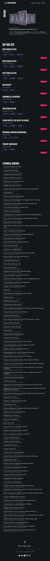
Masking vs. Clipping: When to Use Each (15, 400)
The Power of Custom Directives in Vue (15, 412)
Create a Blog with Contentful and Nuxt (15, 238)
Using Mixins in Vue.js (10, 397)
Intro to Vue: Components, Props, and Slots (16, 430)
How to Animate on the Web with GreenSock (16, 256)
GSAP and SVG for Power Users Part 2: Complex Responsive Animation (23, 515)
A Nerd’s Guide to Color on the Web (14, 452)
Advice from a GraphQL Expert (12, 249)
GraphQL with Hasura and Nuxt (12, 185)
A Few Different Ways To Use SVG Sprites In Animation (19, 526)
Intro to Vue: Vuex (9, 423)
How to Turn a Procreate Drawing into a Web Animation (19, 253)
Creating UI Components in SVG (13, 174)
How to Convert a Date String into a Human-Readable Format (21, 218)
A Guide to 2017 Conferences (12, 437)
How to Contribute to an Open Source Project (16, 275)
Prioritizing (7, 289)
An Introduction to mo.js (10, 445)
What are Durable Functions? (12, 323)
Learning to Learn (8, 297)
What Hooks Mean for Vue (11, 301)
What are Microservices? (10, 267)
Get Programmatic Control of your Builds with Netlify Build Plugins (22, 214)
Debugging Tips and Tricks (11, 415)
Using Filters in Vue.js (10, 404)
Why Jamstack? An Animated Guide (13, 181)
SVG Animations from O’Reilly (22, 32)
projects (43, 3)
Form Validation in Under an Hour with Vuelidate (17, 293)
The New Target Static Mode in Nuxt (14, 196)
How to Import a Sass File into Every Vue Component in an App (21, 319)
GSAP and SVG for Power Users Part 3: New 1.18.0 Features (20, 511)
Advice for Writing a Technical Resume (14, 230)
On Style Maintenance (10, 448)
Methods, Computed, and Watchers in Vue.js (16, 348)
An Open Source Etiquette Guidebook (14, 377)
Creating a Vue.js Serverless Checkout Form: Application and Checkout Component (23, 367)
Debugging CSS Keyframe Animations (14, 507)
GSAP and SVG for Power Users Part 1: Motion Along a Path (20, 519)
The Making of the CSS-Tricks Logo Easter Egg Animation (20, 500)
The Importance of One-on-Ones (12, 304)
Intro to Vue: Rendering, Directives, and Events (17, 434)
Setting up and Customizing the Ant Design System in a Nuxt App (22, 200)
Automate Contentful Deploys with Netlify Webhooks (18, 234)
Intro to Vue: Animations (10, 419)
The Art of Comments (10, 381)
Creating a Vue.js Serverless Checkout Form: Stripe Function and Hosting (24, 363)
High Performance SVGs (10, 460)
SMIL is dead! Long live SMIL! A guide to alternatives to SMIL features (23, 493)
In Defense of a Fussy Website (12, 211)
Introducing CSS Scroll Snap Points (13, 478)
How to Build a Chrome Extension (13, 222)
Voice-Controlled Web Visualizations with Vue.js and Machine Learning (23, 308)
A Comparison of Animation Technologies (15, 467)
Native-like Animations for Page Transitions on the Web (19, 345)
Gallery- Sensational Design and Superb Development (18, 485)
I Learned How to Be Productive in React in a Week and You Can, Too (23, 489)
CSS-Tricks (42, 32)
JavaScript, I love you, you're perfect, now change (17, 356)
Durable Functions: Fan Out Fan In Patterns (16, 312)
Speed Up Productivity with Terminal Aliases (16, 242)
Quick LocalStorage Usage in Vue (13, 177)
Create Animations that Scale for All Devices (16, 471)
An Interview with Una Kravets (12, 482)
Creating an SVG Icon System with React (15, 474)
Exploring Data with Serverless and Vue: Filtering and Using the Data (23, 384)
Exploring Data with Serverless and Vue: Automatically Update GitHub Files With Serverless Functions (25, 388)
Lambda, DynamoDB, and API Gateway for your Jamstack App (21, 189)
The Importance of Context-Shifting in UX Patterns (17, 504)
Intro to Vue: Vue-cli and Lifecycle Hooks (15, 426)
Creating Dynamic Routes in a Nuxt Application (17, 282)
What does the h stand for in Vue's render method (17, 341)
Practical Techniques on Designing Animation (16, 522)
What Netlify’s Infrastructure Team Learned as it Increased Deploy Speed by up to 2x (25, 226)
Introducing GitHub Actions (11, 315)
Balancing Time (8, 330)
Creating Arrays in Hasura (11, 170)
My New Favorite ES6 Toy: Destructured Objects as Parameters (21, 456)
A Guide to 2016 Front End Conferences (14, 496)
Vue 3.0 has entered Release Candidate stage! (16, 207)
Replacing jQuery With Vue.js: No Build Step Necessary (19, 352)
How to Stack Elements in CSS (12, 264)
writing (33, 3)
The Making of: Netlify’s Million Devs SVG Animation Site (20, 203)
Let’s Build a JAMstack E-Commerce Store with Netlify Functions (22, 278)
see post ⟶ (43, 57)
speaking (38, 3)
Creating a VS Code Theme (11, 337)
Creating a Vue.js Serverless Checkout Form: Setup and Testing (21, 360)
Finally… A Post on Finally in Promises (14, 286)
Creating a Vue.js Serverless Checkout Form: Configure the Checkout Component (22, 372)
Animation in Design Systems (12, 441)
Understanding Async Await (11, 260)
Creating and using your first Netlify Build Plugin (17, 271)
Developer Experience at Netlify (12, 166)
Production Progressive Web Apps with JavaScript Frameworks (21, 408)
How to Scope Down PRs (11, 245)
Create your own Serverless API (12, 326)
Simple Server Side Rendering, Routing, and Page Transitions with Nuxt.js (24, 393)
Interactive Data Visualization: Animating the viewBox (19, 463)
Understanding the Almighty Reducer (14, 334)
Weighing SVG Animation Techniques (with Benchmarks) (19, 530)
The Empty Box (8, 192)
